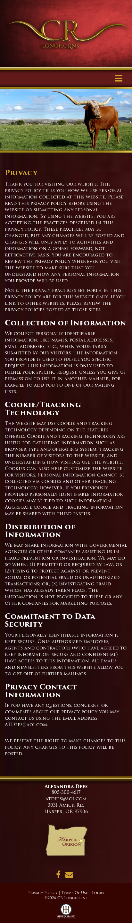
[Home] (66, 842)
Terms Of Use (75, 893)
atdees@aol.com (66, 798)
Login (98, 893)
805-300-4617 (66, 792)
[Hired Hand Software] (66, 913)
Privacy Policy (42, 893)
